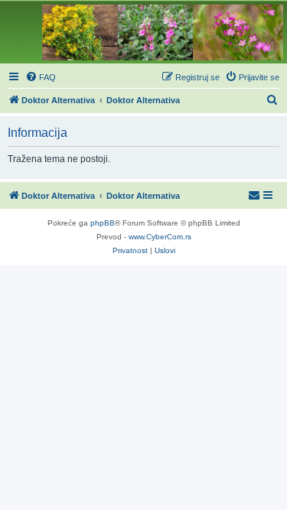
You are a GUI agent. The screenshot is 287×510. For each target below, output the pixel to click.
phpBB (102, 223)
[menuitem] (40, 77)
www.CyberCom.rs (160, 236)
